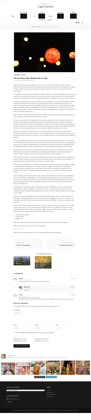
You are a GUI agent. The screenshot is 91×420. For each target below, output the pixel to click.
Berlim (73, 12)
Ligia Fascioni (45, 6)
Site (57, 325)
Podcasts (49, 20)
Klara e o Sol (39, 266)
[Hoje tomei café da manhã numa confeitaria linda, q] (53, 368)
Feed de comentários (51, 394)
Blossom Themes (62, 410)
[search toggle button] (82, 22)
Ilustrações (42, 20)
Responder (73, 278)
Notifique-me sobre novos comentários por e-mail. (20, 340)
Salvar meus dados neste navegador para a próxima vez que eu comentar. (34, 332)
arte (16, 257)
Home (13, 16)
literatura (23, 259)
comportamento (40, 262)
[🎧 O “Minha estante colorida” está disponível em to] (8, 368)
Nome (15, 325)
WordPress (76, 410)
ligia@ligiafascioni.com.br (13, 398)
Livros (41, 12)
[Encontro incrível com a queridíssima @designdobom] (83, 368)
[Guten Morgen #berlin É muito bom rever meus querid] (38, 368)
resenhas (44, 264)
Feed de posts (49, 392)
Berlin (22, 257)
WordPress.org (49, 396)
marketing (20, 261)
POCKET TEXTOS (24, 12)
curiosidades (18, 259)
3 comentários (30, 80)
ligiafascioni (27, 287)
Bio (34, 16)
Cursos (51, 16)
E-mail (37, 325)
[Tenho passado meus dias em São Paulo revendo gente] (68, 368)
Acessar (48, 390)
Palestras (60, 12)
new (24, 261)
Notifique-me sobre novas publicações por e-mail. (42, 340)
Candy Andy (18, 263)
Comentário (17, 310)
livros (16, 261)
